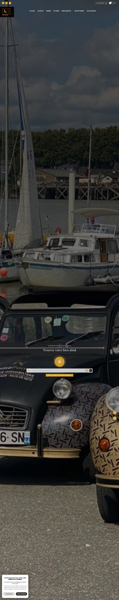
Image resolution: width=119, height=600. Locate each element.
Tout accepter (21, 594)
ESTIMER (56, 11)
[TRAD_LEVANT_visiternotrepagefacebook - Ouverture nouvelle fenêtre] (3, 3)
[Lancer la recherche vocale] (59, 361)
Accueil (32, 11)
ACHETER (40, 11)
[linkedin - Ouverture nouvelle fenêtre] (10, 3)
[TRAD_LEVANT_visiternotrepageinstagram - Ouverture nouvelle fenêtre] (6, 3)
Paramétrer (9, 594)
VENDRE (48, 11)
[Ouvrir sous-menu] (72, 11)
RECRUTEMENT (79, 11)
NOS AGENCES (91, 11)
